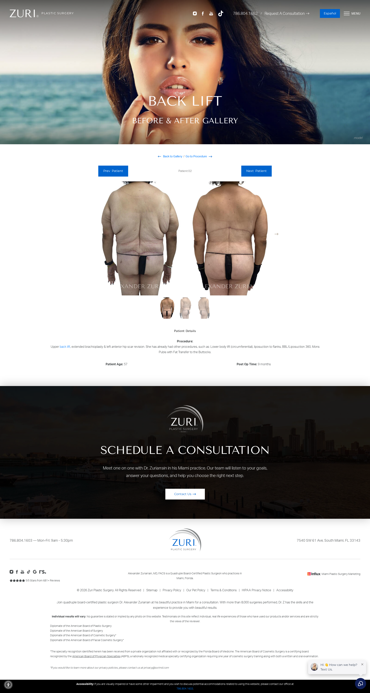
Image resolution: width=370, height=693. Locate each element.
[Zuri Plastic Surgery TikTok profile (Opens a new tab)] (220, 13)
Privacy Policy (172, 590)
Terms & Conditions (223, 590)
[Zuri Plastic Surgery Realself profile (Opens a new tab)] (43, 571)
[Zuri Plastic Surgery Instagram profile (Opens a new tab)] (195, 13)
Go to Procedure (197, 156)
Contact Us (182, 494)
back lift (65, 347)
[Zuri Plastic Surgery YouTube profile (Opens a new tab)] (211, 13)
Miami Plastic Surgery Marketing (341, 573)
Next (256, 171)
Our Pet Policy (195, 590)
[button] (276, 234)
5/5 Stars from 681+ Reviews (42, 580)
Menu (356, 13)
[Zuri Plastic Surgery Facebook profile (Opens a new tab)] (203, 13)
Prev (113, 171)
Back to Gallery (172, 156)
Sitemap (151, 590)
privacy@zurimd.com (156, 667)
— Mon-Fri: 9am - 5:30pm (41, 540)
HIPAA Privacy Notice (256, 590)
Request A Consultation (285, 13)
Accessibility (284, 590)
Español (330, 13)
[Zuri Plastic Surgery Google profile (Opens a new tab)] (36, 571)
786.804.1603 (245, 13)
